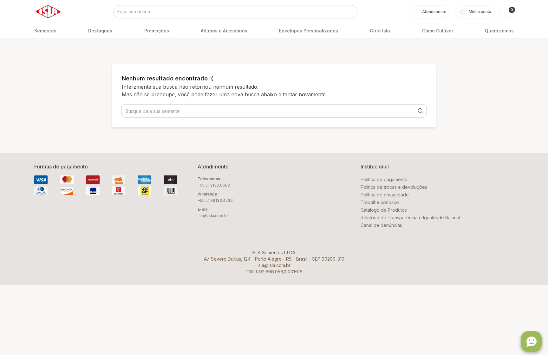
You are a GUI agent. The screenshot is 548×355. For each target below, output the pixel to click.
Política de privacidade (385, 194)
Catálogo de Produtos (384, 210)
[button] (506, 11)
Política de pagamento (384, 179)
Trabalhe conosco (380, 202)
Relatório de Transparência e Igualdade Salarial (410, 217)
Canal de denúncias (381, 225)
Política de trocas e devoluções (394, 187)
